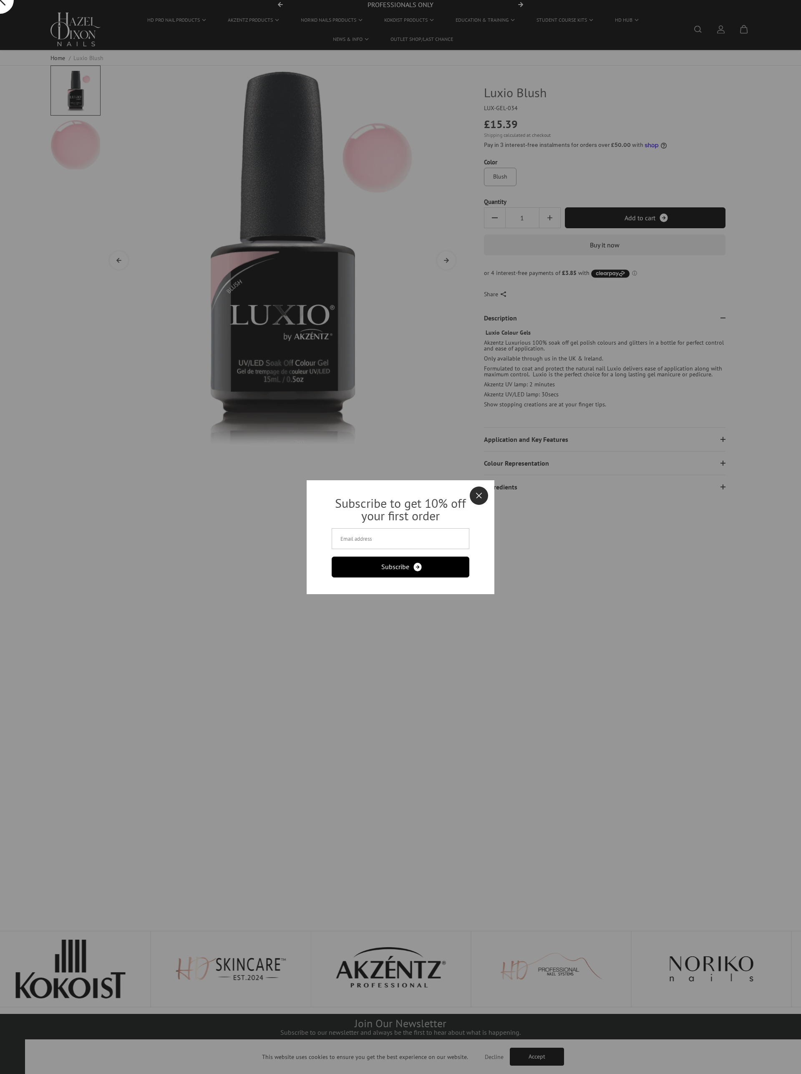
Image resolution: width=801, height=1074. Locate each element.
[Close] (479, 496)
